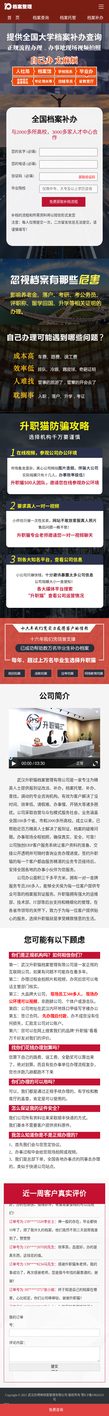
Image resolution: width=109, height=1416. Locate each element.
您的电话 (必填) (23, 164)
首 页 (13, 18)
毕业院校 (18, 188)
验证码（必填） (53, 176)
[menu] (101, 6)
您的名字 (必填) (23, 151)
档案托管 (68, 18)
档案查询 (41, 18)
